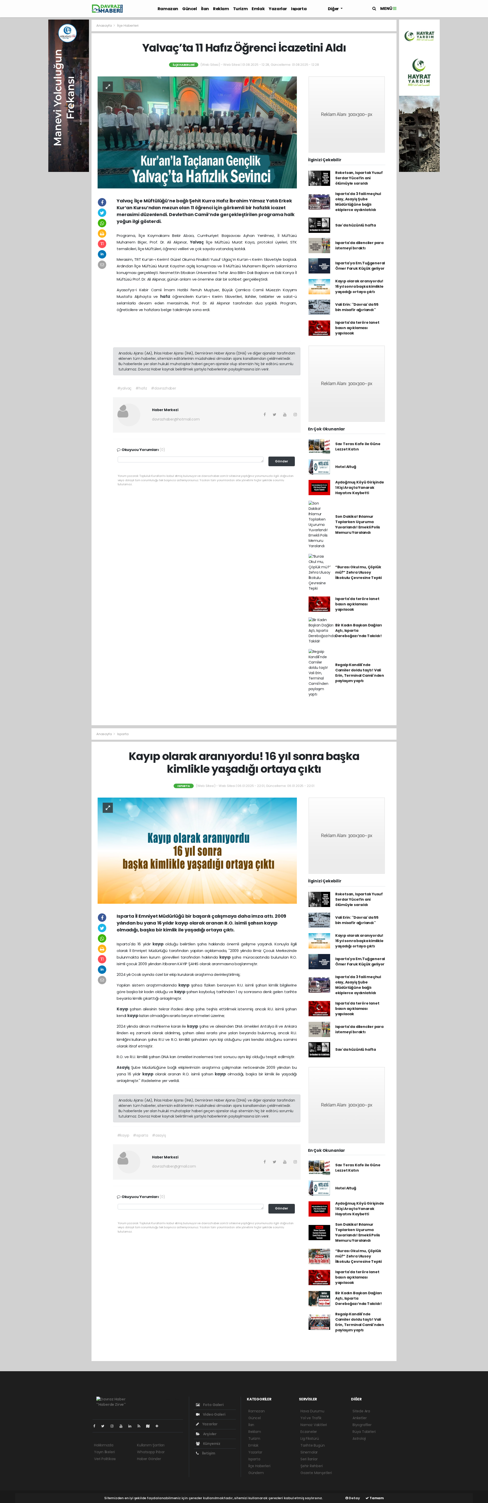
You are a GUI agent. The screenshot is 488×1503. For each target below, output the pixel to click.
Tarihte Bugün (312, 1445)
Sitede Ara (361, 1411)
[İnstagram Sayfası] (114, 1426)
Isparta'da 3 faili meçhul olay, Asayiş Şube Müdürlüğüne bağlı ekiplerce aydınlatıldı (358, 201)
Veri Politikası (105, 1458)
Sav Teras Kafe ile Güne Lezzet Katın (357, 446)
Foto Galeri (213, 1404)
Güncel (189, 9)
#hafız (141, 388)
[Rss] (141, 1426)
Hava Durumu (312, 1411)
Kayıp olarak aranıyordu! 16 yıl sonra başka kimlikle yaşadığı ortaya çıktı (359, 286)
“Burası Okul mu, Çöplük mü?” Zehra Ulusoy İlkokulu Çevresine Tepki (358, 572)
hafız (166, 296)
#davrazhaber (163, 388)
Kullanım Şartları (150, 1445)
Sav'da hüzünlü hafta (355, 225)
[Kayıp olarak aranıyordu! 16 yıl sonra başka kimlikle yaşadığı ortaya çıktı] (197, 850)
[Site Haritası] (150, 1426)
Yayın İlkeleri (104, 1451)
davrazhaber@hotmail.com (176, 419)
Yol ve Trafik (311, 1417)
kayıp (158, 944)
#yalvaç (124, 388)
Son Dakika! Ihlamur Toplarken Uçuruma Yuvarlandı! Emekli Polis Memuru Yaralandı (357, 524)
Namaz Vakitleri (313, 1424)
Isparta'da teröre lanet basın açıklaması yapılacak (357, 328)
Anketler (360, 1417)
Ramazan (168, 9)
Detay (354, 1498)
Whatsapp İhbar (150, 1451)
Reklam (221, 9)
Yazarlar (278, 9)
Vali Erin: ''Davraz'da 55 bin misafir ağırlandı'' (356, 307)
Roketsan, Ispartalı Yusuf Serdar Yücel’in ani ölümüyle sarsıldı (359, 178)
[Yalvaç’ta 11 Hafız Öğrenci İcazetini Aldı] (197, 132)
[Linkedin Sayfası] (131, 1426)
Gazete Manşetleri (316, 1472)
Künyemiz (211, 1443)
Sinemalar (309, 1452)
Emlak (258, 9)
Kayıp (123, 1009)
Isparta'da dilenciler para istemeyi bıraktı (359, 245)
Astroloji (359, 1438)
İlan (205, 9)
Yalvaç (198, 242)
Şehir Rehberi (311, 1465)
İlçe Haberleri (128, 25)
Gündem (256, 1472)
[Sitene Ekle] (159, 1426)
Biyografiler (362, 1424)
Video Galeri (213, 1414)
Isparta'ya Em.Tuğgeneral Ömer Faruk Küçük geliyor (360, 266)
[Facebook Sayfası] (96, 1426)
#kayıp (123, 1135)
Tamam (376, 1498)
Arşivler (209, 1433)
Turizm (240, 9)
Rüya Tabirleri (364, 1431)
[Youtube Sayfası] (123, 1426)
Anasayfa (104, 25)
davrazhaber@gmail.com (174, 1166)
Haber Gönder (149, 1458)
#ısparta (140, 1135)
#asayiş (159, 1135)
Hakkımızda (103, 1445)
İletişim (208, 1453)
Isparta (299, 9)
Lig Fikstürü (309, 1438)
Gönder (281, 461)
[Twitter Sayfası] (105, 1426)
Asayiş (124, 1067)
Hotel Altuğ (345, 466)
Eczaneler (308, 1431)
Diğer (334, 9)
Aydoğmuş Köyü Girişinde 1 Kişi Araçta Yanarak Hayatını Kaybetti (359, 487)
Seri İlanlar (309, 1459)
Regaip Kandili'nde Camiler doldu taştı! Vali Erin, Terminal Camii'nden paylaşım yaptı (359, 672)
